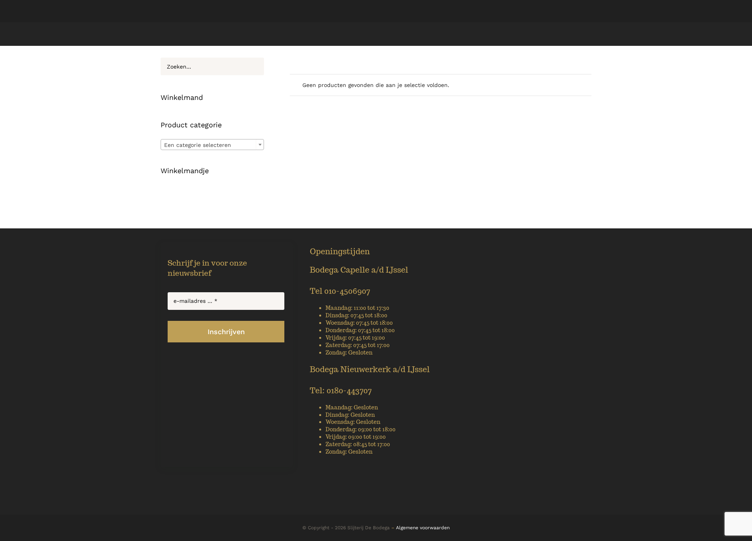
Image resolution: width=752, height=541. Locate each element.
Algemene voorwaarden (423, 527)
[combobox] (212, 144)
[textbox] (212, 144)
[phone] (390, 506)
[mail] (376, 506)
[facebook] (362, 506)
